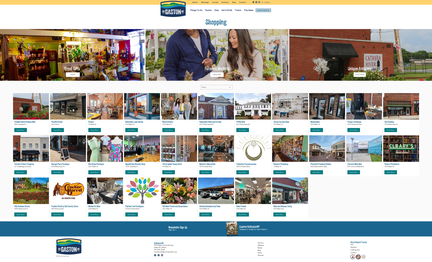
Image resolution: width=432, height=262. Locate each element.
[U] (259, 2)
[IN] (253, 2)
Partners (260, 243)
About (260, 253)
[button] (215, 2)
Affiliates (261, 245)
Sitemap (261, 255)
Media (260, 248)
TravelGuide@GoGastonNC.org (165, 252)
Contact (353, 253)
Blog (259, 250)
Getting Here (355, 250)
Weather (353, 247)
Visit (351, 244)
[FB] (256, 2)
